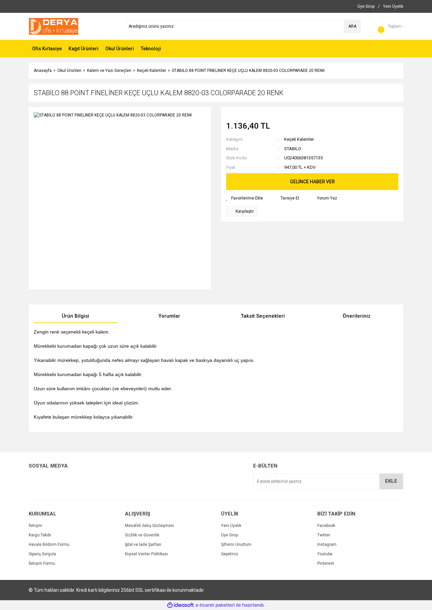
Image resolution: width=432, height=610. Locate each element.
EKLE (391, 481)
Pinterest (325, 563)
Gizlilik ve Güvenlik (142, 535)
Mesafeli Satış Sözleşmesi (149, 525)
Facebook (326, 525)
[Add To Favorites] (244, 198)
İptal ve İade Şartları (143, 544)
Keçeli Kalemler (299, 139)
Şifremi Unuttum (236, 544)
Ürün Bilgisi (75, 316)
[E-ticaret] (215, 605)
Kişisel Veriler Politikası (146, 554)
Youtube (324, 554)
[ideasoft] (180, 605)
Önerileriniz (357, 316)
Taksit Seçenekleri (263, 316)
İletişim (35, 525)
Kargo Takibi (40, 535)
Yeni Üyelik (231, 525)
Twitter (323, 535)
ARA (352, 26)
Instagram (326, 544)
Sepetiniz (229, 554)
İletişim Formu (42, 563)
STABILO (292, 148)
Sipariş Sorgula (42, 554)
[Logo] (54, 26)
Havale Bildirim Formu (49, 544)
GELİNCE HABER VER (312, 181)
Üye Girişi (229, 535)
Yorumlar (169, 316)
